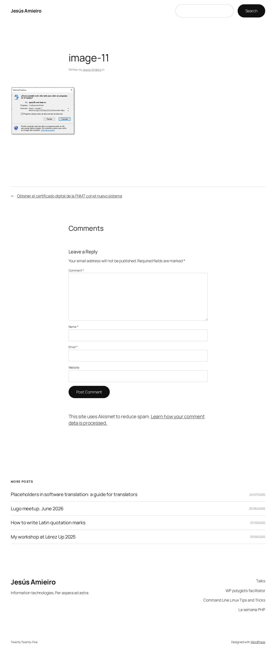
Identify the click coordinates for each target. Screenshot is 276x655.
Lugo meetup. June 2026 (37, 508)
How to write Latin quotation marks (48, 522)
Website (74, 367)
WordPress (258, 642)
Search (251, 10)
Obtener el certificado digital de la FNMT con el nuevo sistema (69, 195)
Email (73, 347)
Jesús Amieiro (26, 11)
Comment (76, 270)
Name (73, 327)
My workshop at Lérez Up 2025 (43, 536)
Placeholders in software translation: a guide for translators (74, 494)
